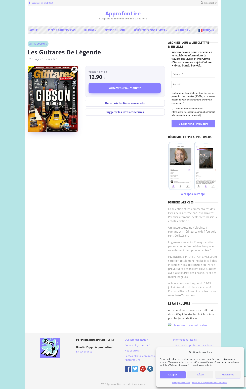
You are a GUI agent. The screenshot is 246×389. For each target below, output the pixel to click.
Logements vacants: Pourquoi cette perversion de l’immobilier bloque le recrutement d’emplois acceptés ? (191, 246)
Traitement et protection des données (209, 382)
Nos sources (132, 350)
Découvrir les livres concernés (125, 103)
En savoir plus (84, 351)
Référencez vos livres (149, 30)
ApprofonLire (123, 13)
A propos (181, 30)
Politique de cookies (181, 382)
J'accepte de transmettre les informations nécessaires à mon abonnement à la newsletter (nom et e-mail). (193, 112)
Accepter (172, 374)
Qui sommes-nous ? (136, 339)
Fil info (89, 30)
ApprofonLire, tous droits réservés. (126, 384)
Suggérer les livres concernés (125, 112)
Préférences (228, 374)
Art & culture (38, 44)
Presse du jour (115, 30)
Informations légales (185, 339)
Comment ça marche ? (137, 345)
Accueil (34, 30)
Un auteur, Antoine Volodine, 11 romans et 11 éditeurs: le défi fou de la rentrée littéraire (192, 231)
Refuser (200, 374)
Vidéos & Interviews (62, 30)
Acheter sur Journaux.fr (125, 88)
